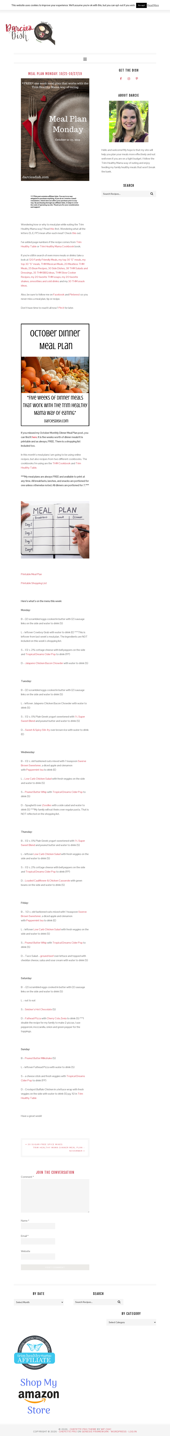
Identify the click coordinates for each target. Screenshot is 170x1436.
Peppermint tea (34, 769)
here (34, 437)
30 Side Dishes (56, 268)
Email (25, 1236)
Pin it (61, 308)
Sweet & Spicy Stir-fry (37, 730)
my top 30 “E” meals (69, 259)
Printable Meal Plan (31, 574)
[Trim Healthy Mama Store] (34, 1373)
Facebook (58, 294)
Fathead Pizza (33, 1018)
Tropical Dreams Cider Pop (41, 654)
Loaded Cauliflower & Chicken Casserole (47, 880)
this (52, 229)
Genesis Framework (95, 1431)
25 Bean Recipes (37, 268)
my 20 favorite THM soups (46, 277)
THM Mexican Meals (52, 264)
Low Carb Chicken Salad (38, 778)
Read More (153, 5)
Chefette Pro (68, 1431)
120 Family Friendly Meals (43, 259)
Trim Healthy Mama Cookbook (57, 246)
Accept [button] (141, 5)
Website (25, 1251)
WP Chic (106, 1429)
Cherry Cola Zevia (57, 1018)
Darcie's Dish (30, 33)
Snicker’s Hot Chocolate (38, 1009)
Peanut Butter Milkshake (38, 1058)
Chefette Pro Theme (83, 1429)
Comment (27, 1177)
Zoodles (46, 805)
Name (25, 1220)
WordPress (119, 1431)
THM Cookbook (61, 463)
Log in (133, 1431)
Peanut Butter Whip (36, 792)
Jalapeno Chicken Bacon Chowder (44, 663)
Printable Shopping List (34, 583)
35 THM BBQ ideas (43, 272)
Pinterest (75, 294)
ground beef (47, 956)
